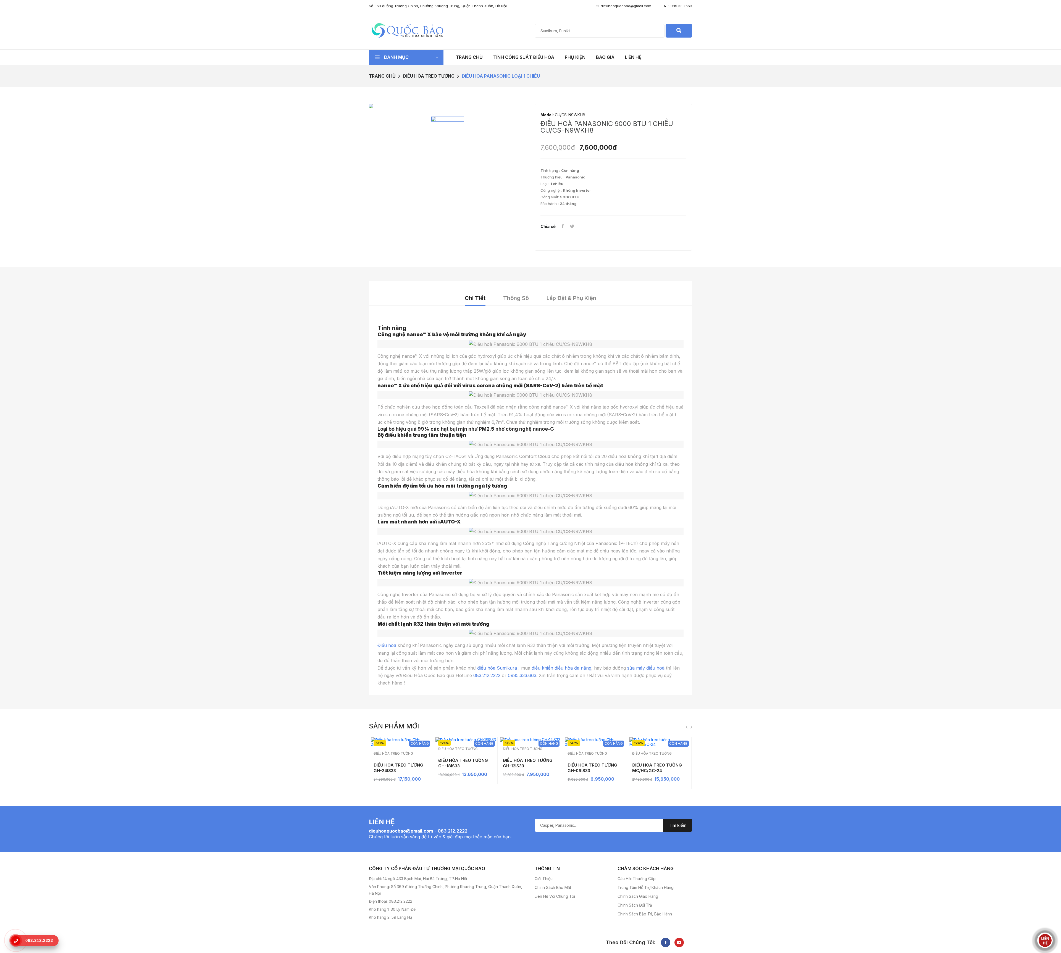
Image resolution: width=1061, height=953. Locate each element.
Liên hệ (633, 57)
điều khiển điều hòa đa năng (561, 668)
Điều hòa (386, 645)
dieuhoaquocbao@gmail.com (626, 6)
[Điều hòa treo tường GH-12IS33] (530, 739)
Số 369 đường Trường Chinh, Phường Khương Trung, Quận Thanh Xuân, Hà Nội (438, 6)
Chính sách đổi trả (635, 905)
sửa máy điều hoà (646, 668)
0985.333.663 (679, 6)
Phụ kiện (575, 57)
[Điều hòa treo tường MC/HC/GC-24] (659, 742)
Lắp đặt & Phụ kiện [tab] (571, 298)
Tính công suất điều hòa (523, 57)
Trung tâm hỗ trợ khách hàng (646, 887)
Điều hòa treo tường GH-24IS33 (398, 767)
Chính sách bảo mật (553, 887)
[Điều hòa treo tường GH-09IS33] (595, 742)
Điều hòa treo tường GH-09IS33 (592, 767)
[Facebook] (562, 226)
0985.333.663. (522, 675)
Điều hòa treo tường (429, 76)
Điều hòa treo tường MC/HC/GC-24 (657, 767)
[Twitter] (572, 226)
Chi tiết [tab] (475, 298)
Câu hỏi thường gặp (637, 878)
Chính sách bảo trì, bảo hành (645, 914)
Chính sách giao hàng (638, 896)
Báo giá (605, 57)
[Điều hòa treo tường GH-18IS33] (465, 739)
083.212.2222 (486, 675)
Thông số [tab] (516, 298)
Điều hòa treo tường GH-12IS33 (528, 763)
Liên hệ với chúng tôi (555, 896)
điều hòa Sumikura (497, 668)
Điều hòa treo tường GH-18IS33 (463, 763)
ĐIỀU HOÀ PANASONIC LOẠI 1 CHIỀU (501, 76)
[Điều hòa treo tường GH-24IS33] (401, 742)
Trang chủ (469, 57)
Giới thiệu (544, 878)
